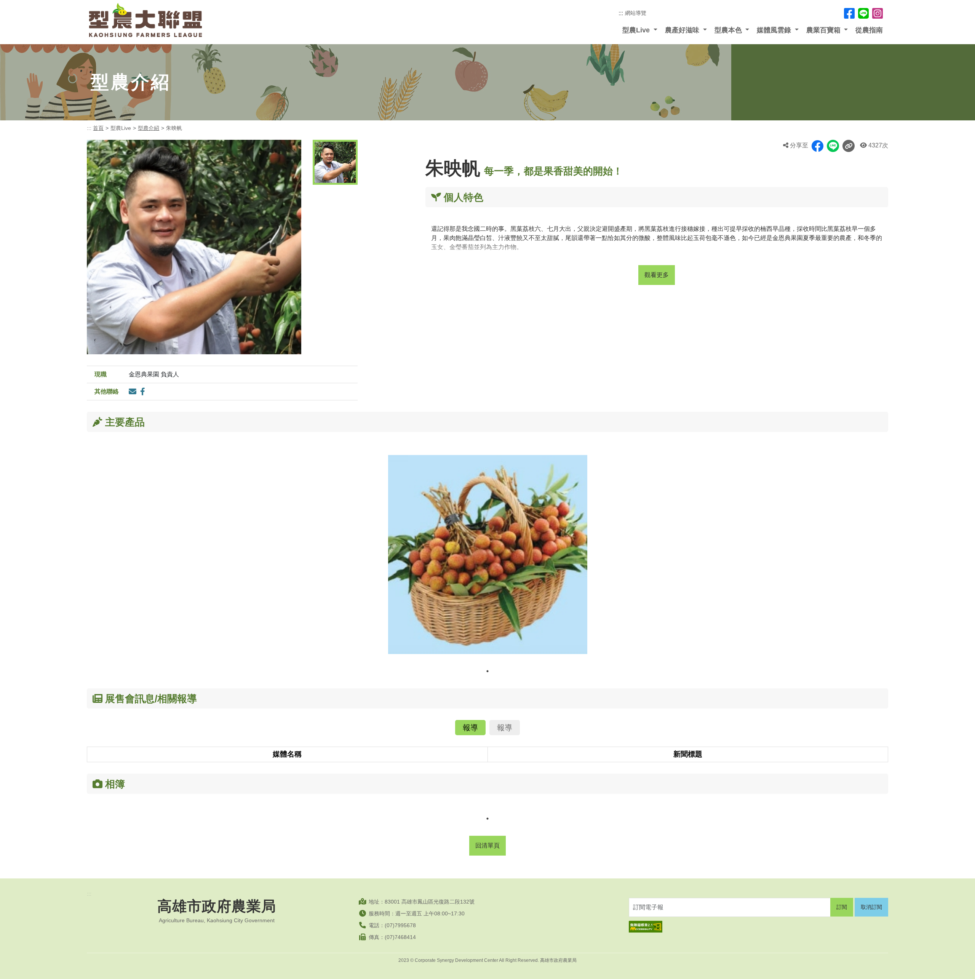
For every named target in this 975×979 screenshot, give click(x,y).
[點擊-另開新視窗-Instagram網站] (877, 13)
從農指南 (869, 30)
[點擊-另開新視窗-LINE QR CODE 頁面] (863, 13)
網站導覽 (635, 13)
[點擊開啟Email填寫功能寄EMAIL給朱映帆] (132, 391)
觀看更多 (656, 275)
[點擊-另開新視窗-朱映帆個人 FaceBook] (142, 391)
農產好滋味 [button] (683, 30)
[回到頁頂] (961, 965)
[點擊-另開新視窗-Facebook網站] (849, 13)
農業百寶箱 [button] (824, 30)
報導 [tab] (470, 727)
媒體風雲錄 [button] (775, 30)
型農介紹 (148, 128)
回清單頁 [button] (487, 845)
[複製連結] (848, 146)
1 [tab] (487, 671)
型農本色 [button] (729, 30)
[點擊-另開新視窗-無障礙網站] (758, 927)
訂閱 (841, 907)
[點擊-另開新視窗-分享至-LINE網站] (833, 146)
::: (621, 13)
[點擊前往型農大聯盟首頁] (145, 20)
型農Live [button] (637, 30)
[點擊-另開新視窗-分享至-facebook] (817, 146)
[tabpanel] (488, 560)
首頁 (98, 128)
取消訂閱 (871, 907)
